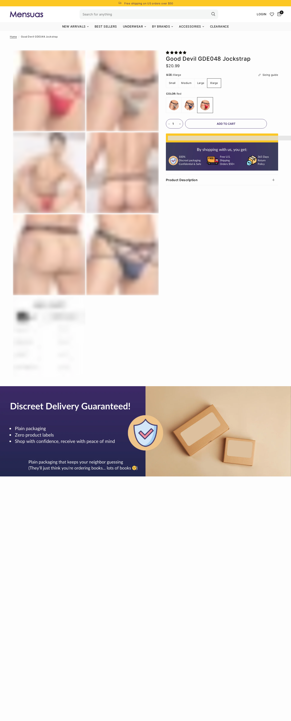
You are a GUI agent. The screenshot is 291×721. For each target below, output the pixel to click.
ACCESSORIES (190, 26)
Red (205, 105)
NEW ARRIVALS (74, 26)
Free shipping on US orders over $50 (148, 3)
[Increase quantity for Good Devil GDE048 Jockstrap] (180, 124)
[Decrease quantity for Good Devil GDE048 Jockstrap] (169, 124)
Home (13, 36)
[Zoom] (77, 58)
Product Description (182, 180)
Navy (189, 105)
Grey (174, 105)
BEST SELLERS (106, 26)
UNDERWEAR (133, 26)
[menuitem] (75, 26)
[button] (176, 53)
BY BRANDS (161, 26)
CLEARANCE (219, 26)
